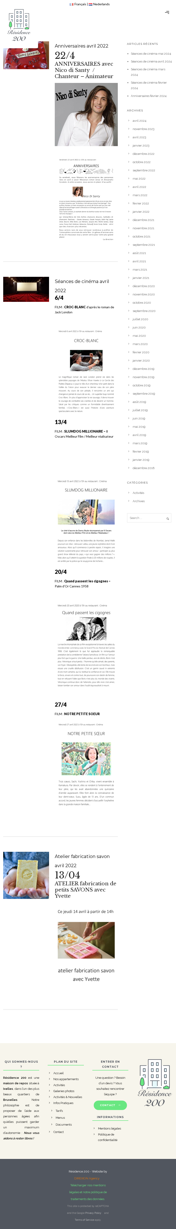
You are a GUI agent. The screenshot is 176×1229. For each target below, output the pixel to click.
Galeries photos (63, 1091)
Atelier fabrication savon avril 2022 (82, 861)
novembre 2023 (143, 129)
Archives (139, 501)
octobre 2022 (142, 162)
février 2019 (141, 451)
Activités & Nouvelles (67, 1097)
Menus (60, 1117)
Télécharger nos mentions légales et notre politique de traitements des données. (88, 1192)
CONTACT (108, 1105)
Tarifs (59, 1111)
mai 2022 (139, 178)
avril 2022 (139, 187)
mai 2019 (139, 426)
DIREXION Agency (86, 1178)
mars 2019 (140, 443)
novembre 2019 (143, 377)
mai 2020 (139, 335)
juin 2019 (139, 418)
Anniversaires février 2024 (149, 96)
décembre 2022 (143, 154)
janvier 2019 (141, 460)
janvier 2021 (141, 278)
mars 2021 (140, 269)
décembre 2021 (143, 220)
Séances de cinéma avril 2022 (82, 286)
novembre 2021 (143, 228)
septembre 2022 (144, 170)
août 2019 (139, 402)
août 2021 (139, 253)
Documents (64, 1124)
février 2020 (141, 352)
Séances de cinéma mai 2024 (151, 53)
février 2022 (141, 203)
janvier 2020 (141, 360)
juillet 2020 (140, 319)
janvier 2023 (141, 145)
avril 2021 (139, 261)
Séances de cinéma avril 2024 (151, 61)
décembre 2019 (143, 369)
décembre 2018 (144, 468)
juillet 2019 (140, 410)
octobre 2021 (141, 236)
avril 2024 (139, 120)
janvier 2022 (141, 211)
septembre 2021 (144, 244)
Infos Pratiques (63, 1103)
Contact (58, 1132)
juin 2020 (139, 327)
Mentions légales (109, 1128)
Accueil (58, 1073)
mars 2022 (140, 195)
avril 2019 (139, 435)
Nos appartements (66, 1079)
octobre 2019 (142, 385)
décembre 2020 (144, 286)
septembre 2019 (144, 393)
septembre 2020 (144, 311)
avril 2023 (139, 137)
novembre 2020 (144, 294)
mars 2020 (140, 344)
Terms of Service (84, 1219)
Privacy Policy (93, 1213)
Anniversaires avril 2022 (81, 46)
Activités (138, 493)
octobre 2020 (142, 302)
